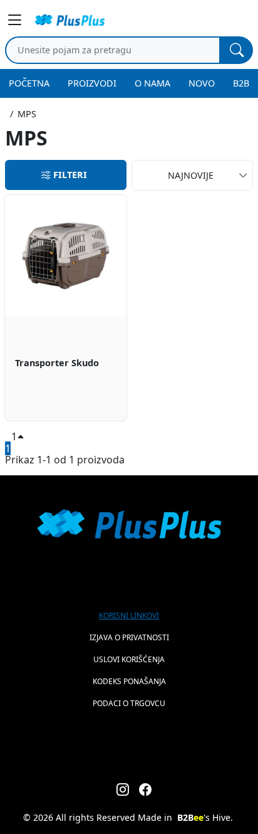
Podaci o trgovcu (129, 703)
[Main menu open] (16, 20)
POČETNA (29, 83)
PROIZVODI (92, 83)
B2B (241, 83)
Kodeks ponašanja (129, 681)
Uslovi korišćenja (129, 659)
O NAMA (152, 83)
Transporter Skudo (57, 363)
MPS (27, 114)
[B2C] (69, 20)
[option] (65, 308)
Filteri (70, 175)
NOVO (201, 83)
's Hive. (205, 817)
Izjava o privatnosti (129, 637)
